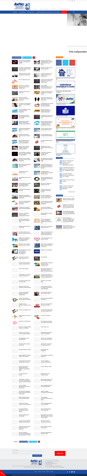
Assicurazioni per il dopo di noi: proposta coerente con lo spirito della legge (46, 287)
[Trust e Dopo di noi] (37, 328)
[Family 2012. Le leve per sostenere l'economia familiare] (15, 405)
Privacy (25, 0)
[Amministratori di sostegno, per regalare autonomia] (37, 345)
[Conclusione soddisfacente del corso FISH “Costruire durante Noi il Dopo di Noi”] (15, 69)
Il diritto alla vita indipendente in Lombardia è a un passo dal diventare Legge (47, 81)
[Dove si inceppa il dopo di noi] (15, 81)
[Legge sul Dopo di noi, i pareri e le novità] (15, 317)
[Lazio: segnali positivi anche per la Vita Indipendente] (37, 387)
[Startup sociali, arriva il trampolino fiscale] (37, 375)
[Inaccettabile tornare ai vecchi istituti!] (15, 179)
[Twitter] (72, 1)
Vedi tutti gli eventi (71, 191)
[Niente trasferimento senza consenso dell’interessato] (15, 399)
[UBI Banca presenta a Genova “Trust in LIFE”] (15, 228)
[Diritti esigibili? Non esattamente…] (37, 351)
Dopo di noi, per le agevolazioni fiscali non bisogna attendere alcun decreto (47, 245)
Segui (59, 60)
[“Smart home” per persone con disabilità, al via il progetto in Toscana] (37, 93)
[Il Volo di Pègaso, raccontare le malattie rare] (37, 357)
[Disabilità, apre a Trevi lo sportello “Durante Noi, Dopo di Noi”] (37, 148)
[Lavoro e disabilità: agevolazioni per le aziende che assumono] (15, 387)
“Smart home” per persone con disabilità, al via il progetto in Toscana (47, 92)
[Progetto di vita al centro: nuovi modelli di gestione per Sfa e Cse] (37, 117)
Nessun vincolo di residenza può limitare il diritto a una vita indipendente (24, 159)
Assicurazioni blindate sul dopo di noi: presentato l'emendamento (24, 293)
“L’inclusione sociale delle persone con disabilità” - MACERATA (67, 187)
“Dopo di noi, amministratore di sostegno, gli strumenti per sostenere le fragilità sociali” (47, 233)
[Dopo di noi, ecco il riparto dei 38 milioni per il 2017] (37, 228)
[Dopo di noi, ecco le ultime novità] (37, 282)
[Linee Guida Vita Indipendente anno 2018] (15, 191)
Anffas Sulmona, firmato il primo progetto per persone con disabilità (24, 116)
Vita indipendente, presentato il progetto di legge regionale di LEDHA (47, 159)
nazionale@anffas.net (49, 462)
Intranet (29, 0)
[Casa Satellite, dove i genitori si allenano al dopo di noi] (15, 276)
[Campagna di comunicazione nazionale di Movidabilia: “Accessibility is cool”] (15, 239)
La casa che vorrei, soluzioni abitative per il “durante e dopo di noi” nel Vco (47, 98)
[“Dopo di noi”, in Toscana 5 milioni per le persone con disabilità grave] (15, 87)
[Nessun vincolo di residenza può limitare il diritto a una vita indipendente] (15, 160)
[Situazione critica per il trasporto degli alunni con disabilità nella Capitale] (37, 111)
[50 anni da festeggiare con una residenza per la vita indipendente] (15, 111)
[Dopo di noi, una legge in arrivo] (15, 311)
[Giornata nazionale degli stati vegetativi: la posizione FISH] (15, 422)
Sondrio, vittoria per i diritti (46, 366)
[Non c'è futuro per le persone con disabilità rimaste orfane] (37, 323)
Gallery (21, 0)
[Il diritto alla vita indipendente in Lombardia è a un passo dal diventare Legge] (37, 81)
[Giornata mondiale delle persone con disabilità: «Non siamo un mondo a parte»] (37, 197)
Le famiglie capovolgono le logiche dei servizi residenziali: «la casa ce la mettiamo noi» (47, 276)
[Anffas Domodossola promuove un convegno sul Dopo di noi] (15, 99)
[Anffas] (36, 462)
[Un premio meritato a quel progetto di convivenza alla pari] (15, 288)
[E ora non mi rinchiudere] (37, 317)
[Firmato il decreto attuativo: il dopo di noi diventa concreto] (15, 264)
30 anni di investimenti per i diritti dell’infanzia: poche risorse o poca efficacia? (24, 141)
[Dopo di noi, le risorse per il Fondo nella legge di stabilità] (15, 334)
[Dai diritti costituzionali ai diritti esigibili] (15, 416)
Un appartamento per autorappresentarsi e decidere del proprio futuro (47, 172)
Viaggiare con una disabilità (46, 249)
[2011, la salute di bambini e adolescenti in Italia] (37, 410)
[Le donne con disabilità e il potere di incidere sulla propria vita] (37, 209)
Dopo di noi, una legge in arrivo (25, 309)
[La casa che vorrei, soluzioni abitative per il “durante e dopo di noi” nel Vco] (37, 99)
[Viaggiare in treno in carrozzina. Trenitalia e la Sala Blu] (15, 305)
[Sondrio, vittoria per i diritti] (37, 368)
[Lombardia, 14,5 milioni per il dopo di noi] (15, 93)
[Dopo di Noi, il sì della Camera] (15, 323)
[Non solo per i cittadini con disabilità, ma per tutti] (37, 185)
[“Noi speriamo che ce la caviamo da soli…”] (15, 173)
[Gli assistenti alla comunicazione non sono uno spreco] (37, 399)
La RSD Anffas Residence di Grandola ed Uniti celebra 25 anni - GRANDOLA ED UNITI (68, 169)
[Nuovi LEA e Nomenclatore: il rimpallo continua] (37, 434)
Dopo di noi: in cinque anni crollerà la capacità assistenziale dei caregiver (24, 214)
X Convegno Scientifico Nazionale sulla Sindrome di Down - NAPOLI (68, 175)
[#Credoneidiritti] (37, 258)
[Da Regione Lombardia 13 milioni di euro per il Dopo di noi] (15, 136)
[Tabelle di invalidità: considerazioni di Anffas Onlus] (37, 393)
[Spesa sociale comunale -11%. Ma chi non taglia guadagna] (37, 381)
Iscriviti (72, 60)
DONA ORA (60, 453)
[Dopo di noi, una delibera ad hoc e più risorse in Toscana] (37, 340)
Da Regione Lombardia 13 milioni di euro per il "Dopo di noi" (24, 135)
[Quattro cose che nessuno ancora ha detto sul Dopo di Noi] (15, 300)
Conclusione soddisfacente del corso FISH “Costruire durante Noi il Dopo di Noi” (25, 69)
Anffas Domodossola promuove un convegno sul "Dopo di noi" (24, 98)
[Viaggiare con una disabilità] (37, 251)
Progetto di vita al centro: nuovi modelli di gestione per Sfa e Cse (47, 116)
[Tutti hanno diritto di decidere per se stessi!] (15, 345)
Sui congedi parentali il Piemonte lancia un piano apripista (24, 410)
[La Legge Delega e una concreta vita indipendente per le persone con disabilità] (37, 105)
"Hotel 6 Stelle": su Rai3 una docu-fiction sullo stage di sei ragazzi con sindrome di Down (25, 380)
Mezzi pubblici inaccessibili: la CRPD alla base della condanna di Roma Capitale (47, 416)
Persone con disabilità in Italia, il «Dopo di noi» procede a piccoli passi (25, 202)
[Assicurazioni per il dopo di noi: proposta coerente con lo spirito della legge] (37, 288)
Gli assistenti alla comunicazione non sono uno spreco (46, 398)
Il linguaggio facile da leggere (62, 115)
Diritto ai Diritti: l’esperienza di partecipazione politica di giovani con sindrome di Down (47, 270)
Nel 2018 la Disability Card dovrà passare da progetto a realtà (24, 220)
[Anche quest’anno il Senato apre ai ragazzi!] (37, 428)
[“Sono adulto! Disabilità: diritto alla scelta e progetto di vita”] (37, 311)
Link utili (17, 0)
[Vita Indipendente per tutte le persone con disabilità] (37, 334)
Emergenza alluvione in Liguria (25, 349)
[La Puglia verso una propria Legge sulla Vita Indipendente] (15, 209)
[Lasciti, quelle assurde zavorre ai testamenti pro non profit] (15, 362)
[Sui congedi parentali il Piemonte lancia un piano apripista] (15, 410)
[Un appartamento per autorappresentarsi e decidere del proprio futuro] (37, 173)
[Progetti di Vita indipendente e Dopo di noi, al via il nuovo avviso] (15, 130)
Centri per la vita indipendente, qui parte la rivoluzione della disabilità (24, 61)
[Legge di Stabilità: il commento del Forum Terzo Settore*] (15, 357)
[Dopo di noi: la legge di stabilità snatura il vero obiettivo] (15, 328)
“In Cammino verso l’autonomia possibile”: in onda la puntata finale (25, 104)
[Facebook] (68, 1)
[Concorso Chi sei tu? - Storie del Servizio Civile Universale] (59, 200)
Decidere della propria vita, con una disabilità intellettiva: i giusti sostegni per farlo (25, 184)
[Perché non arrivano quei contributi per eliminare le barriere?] (37, 191)
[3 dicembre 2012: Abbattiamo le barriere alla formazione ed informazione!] (15, 393)
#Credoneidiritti (44, 257)
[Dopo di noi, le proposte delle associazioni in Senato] (37, 305)
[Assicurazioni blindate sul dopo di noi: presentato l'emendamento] (15, 294)
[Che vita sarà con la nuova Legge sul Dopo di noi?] (15, 258)
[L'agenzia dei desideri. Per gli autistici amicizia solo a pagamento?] (15, 428)
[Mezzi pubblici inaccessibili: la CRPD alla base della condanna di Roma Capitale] (37, 416)
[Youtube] (74, 1)
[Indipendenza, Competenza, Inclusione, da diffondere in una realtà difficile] (15, 197)
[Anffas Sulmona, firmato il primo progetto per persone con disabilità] (15, 117)
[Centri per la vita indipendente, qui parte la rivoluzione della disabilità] (15, 62)
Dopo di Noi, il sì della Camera (24, 321)
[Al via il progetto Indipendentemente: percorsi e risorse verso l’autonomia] (37, 87)
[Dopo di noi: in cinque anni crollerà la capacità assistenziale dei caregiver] (15, 215)
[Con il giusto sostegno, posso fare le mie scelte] (15, 282)
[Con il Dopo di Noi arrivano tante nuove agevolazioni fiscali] (15, 233)
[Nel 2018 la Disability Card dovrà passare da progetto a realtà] (15, 221)
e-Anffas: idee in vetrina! (61, 104)
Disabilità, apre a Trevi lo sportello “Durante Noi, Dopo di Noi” (47, 147)
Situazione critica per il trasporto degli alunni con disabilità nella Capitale (46, 110)
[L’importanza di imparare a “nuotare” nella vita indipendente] (37, 154)
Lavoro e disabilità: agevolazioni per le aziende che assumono (24, 386)
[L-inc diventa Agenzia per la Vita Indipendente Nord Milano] (37, 136)
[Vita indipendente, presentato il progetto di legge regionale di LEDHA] (37, 160)
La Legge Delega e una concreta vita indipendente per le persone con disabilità (47, 104)
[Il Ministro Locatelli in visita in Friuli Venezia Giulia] (37, 69)
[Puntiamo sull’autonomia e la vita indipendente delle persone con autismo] (37, 179)
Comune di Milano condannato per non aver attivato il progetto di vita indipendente (25, 153)
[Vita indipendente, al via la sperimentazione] (15, 340)
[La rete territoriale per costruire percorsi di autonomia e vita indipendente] (37, 203)
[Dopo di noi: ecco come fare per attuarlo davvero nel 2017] (15, 245)
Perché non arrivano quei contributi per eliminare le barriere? (46, 190)
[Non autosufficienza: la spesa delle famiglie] (37, 215)
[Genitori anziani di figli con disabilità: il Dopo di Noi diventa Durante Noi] (15, 148)
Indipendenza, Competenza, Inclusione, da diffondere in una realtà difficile (25, 196)
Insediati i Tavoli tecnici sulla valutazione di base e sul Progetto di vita (46, 75)
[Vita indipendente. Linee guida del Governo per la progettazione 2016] (37, 264)
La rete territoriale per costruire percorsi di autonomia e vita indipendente (47, 202)
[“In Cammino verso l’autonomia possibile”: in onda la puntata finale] (15, 105)
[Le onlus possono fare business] (15, 375)
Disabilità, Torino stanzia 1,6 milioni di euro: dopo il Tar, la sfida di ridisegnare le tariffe (68, 206)
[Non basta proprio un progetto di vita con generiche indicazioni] (15, 166)
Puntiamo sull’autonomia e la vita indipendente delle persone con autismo (47, 178)
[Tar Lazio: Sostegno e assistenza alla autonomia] (37, 362)
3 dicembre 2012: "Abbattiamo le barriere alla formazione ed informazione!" (24, 392)
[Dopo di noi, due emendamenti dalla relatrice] (37, 300)
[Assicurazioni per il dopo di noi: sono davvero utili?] (37, 294)
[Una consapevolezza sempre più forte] (37, 142)
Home (36, 471)
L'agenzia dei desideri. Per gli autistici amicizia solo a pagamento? (24, 427)
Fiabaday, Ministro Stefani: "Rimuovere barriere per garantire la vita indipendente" (24, 122)
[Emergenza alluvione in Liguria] (15, 351)
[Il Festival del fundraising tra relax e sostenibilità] (37, 405)
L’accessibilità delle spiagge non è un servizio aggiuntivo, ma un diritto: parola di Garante (69, 212)
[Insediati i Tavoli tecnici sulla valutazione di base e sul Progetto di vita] (37, 75)
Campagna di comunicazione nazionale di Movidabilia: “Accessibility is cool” (24, 239)
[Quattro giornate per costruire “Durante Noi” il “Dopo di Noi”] (15, 75)
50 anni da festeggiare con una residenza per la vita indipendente (25, 110)
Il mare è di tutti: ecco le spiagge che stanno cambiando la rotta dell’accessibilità (69, 226)
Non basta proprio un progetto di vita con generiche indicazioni (24, 165)
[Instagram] (70, 1)
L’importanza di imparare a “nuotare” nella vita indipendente (46, 153)
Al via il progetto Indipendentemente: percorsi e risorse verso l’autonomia (47, 86)
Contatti (13, 0)
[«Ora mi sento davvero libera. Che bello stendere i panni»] (37, 130)
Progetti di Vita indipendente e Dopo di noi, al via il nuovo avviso (24, 129)
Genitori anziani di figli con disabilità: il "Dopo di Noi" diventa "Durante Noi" (24, 147)
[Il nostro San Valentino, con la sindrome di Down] (37, 239)
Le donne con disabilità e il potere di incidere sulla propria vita (47, 208)
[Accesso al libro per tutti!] (15, 270)
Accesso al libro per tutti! (23, 268)
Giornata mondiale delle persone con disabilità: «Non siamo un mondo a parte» (46, 196)
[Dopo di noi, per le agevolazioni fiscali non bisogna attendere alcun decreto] (37, 245)
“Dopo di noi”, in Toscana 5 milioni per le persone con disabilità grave (24, 86)
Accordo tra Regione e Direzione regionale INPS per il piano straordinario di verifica (25, 433)
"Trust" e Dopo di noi (45, 326)
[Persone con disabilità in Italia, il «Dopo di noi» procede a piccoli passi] (15, 203)
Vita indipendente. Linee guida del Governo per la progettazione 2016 (46, 264)
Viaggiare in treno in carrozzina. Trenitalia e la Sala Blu (25, 305)
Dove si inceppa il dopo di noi (24, 79)
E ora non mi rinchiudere (45, 315)
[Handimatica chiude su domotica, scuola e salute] (37, 422)
